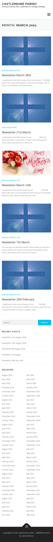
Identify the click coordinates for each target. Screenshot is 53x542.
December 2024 (8, 416)
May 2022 (30, 478)
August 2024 (7, 424)
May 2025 (30, 404)
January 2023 (31, 461)
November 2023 (33, 441)
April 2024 (6, 432)
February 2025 (8, 412)
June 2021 (6, 502)
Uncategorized (9, 127)
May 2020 (30, 515)
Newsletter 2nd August (11, 354)
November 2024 (33, 416)
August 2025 (7, 400)
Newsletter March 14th (16, 185)
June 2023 (6, 453)
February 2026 (8, 387)
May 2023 (30, 453)
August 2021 (7, 498)
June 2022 (6, 478)
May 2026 (30, 379)
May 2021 (30, 502)
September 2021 (33, 494)
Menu (49, 14)
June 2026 (6, 379)
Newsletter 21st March (16, 132)
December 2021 (8, 490)
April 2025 (6, 408)
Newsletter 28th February (18, 299)
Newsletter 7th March (16, 242)
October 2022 (7, 469)
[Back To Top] (26, 526)
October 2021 (7, 494)
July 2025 (30, 400)
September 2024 (33, 420)
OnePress (40, 533)
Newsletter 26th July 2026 (12, 360)
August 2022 (7, 473)
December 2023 (8, 441)
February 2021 (8, 511)
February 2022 (8, 486)
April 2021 (6, 506)
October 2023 (7, 445)
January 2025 (31, 412)
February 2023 (8, 461)
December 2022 (8, 465)
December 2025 (8, 391)
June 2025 (6, 404)
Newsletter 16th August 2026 (14, 343)
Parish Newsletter (11, 70)
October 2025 (7, 395)
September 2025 (33, 395)
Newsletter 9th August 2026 (13, 349)
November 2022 (33, 465)
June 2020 (6, 515)
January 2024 (31, 437)
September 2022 (33, 469)
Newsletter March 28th (16, 75)
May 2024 (30, 428)
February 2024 (8, 437)
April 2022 (6, 482)
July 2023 (30, 449)
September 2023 (33, 445)
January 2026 (31, 387)
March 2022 (31, 482)
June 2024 (6, 428)
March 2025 (31, 408)
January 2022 (31, 486)
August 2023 (7, 449)
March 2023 (31, 457)
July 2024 (30, 424)
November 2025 (33, 391)
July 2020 (30, 511)
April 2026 (6, 383)
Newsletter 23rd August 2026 (14, 337)
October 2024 (7, 420)
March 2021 (31, 506)
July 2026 (30, 375)
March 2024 (31, 432)
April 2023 (6, 457)
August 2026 (7, 375)
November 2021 (33, 490)
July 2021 (30, 498)
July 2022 (30, 473)
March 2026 (31, 383)
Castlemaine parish (19, 4)
